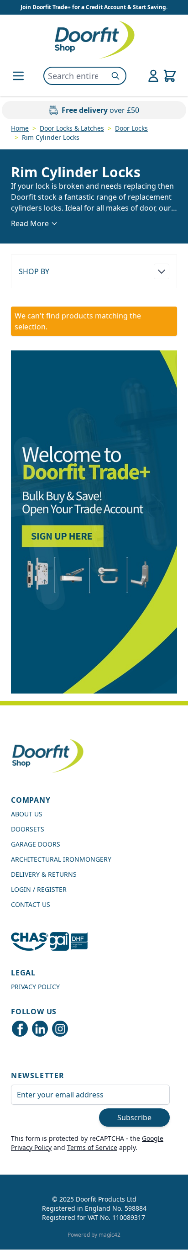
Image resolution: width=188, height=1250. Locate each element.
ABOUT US (26, 814)
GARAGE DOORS (35, 844)
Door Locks (131, 128)
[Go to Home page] (94, 39)
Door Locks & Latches (72, 128)
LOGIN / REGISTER (39, 889)
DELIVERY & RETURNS (44, 874)
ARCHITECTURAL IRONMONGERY (61, 859)
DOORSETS (27, 829)
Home (20, 128)
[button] (94, 271)
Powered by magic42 (94, 1235)
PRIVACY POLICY (35, 986)
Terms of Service (92, 1147)
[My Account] (153, 76)
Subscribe (134, 1117)
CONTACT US (30, 904)
